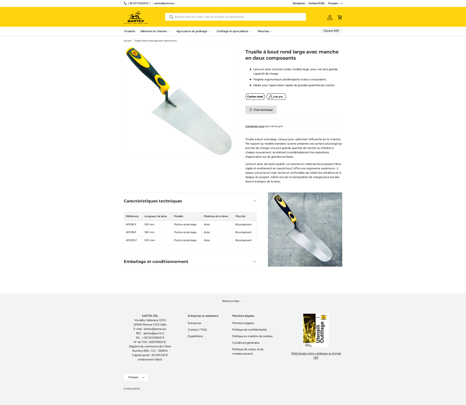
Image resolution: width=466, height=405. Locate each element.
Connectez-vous (254, 126)
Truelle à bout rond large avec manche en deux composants (156, 41)
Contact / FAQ (197, 329)
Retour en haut (231, 301)
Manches (263, 31)
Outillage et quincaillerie (232, 31)
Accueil (127, 41)
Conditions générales (245, 342)
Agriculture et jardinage (191, 31)
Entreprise (299, 3)
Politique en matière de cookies (252, 336)
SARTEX (136, 389)
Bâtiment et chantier (154, 31)
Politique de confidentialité (249, 329)
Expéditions (195, 336)
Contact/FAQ (316, 3)
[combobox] (235, 17)
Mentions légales (243, 323)
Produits (129, 31)
